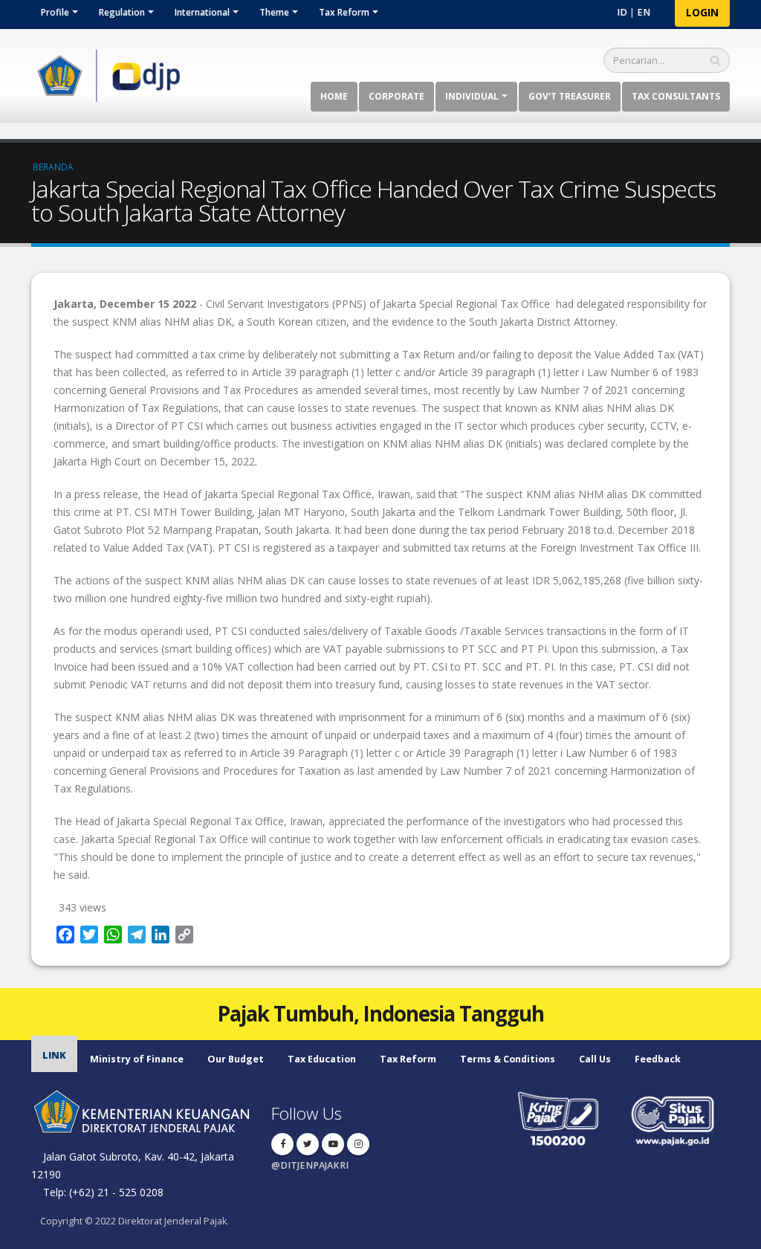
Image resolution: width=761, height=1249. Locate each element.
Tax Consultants (676, 96)
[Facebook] (282, 1144)
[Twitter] (308, 1144)
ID (622, 12)
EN (643, 12)
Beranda (53, 166)
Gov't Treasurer (569, 96)
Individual (472, 96)
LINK (54, 1055)
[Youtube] (333, 1144)
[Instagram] (358, 1144)
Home (334, 96)
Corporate (396, 96)
